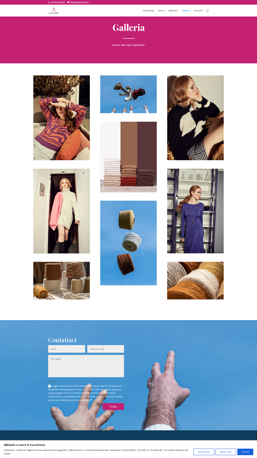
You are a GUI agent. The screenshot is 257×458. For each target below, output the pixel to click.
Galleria (186, 11)
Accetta (245, 451)
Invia (113, 406)
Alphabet (173, 11)
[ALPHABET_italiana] (195, 117)
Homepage (148, 11)
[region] (128, 449)
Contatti (198, 11)
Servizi (161, 11)
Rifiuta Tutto (226, 451)
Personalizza (204, 451)
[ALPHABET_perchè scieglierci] (61, 117)
